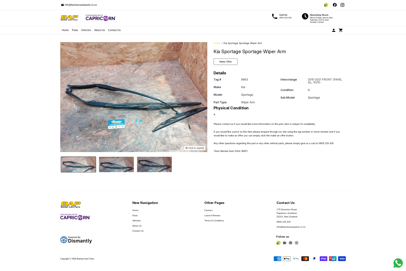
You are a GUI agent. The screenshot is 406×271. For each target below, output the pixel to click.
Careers (208, 210)
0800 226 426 (284, 222)
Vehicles (86, 30)
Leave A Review (212, 215)
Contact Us (114, 30)
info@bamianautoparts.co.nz (291, 227)
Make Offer (225, 61)
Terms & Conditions (214, 220)
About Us (99, 30)
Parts (75, 30)
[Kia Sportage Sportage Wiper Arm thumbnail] (78, 164)
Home (65, 30)
